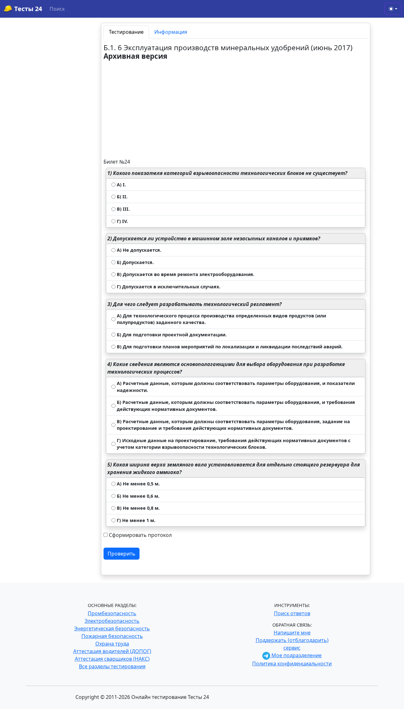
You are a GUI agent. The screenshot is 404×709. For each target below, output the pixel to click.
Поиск (57, 8)
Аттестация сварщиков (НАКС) (112, 658)
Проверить (121, 553)
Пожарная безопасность (112, 636)
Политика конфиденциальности (292, 663)
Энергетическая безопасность (112, 628)
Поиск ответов (292, 613)
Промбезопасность (112, 613)
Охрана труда (112, 643)
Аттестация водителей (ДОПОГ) (112, 651)
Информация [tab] (170, 31)
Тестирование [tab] (126, 31)
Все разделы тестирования (112, 666)
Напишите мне (292, 632)
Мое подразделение (296, 655)
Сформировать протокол (140, 535)
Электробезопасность (112, 620)
